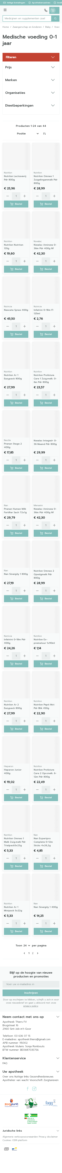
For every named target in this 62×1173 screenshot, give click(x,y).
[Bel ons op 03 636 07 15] (45, 10)
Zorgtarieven (51, 1080)
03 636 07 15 (22, 1036)
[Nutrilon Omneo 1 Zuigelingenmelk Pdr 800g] (45, 156)
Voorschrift (36, 1080)
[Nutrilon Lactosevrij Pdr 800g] (16, 156)
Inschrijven (31, 993)
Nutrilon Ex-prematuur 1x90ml (44, 641)
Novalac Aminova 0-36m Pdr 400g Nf (45, 246)
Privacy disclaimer (48, 1136)
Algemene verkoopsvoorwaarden (20, 1136)
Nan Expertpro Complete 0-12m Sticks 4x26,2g (43, 842)
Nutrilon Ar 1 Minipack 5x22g (13, 908)
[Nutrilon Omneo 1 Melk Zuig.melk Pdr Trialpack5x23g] (16, 818)
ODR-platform (19, 1140)
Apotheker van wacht (16, 1080)
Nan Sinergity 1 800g (16, 574)
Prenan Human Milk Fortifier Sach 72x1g (15, 510)
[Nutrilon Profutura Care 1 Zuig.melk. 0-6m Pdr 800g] (45, 355)
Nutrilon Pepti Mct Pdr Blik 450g (44, 706)
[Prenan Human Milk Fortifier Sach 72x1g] (16, 489)
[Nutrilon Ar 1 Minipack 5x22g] (16, 887)
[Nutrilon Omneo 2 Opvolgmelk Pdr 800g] (45, 554)
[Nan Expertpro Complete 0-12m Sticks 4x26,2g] (45, 818)
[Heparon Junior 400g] (16, 750)
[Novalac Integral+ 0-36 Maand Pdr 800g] (45, 424)
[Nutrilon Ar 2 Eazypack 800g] (16, 684)
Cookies (7, 1140)
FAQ (5, 1063)
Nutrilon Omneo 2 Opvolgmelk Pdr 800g (44, 574)
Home (6, 27)
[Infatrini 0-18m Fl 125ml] (45, 290)
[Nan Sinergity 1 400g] (45, 887)
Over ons (8, 1077)
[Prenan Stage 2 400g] (16, 424)
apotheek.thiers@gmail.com (34, 1039)
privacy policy (30, 1006)
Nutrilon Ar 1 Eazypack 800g (13, 376)
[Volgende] (37, 953)
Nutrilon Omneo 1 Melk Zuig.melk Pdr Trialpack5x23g (15, 842)
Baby (48, 27)
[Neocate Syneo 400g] (16, 290)
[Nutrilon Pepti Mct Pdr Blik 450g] (45, 684)
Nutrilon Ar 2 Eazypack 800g (13, 706)
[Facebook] (27, 1088)
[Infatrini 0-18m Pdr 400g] (16, 619)
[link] (25, 953)
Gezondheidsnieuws (41, 1077)
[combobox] (27, 18)
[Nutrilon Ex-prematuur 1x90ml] (45, 619)
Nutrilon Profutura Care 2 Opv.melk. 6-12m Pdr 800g (45, 773)
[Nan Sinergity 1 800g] (16, 554)
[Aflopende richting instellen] (44, 133)
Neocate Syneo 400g (16, 310)
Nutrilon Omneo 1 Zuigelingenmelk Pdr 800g (45, 180)
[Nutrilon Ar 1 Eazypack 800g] (16, 355)
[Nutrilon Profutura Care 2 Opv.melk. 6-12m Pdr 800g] (45, 750)
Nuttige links (21, 1077)
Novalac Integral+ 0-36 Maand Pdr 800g (45, 442)
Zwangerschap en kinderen (27, 27)
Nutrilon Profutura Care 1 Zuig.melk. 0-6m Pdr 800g (45, 378)
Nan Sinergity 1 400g (46, 907)
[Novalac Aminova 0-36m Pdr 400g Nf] (45, 225)
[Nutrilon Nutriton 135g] (16, 225)
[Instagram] (34, 1088)
